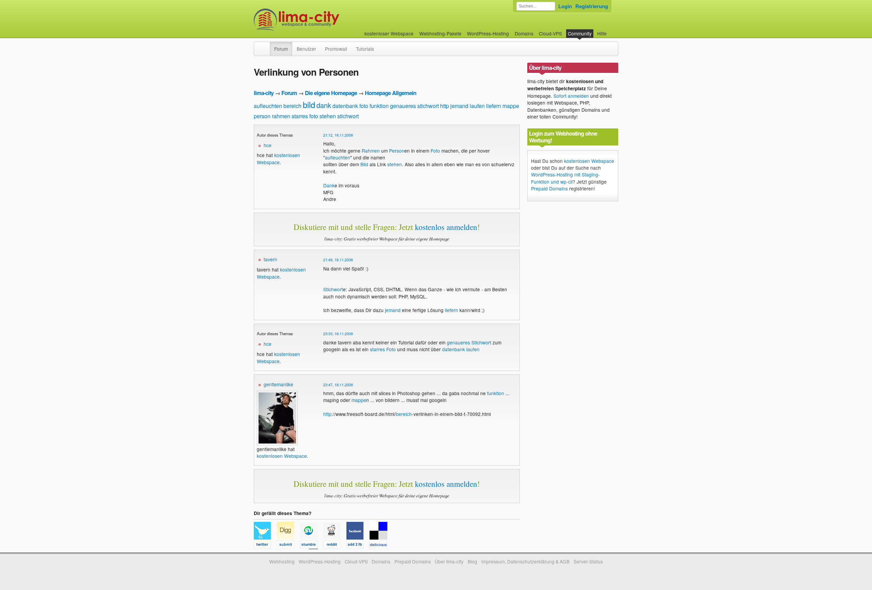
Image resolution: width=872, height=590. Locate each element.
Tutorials (365, 48)
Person (396, 150)
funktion (379, 106)
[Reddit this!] (334, 545)
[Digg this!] (288, 545)
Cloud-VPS (550, 33)
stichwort (348, 116)
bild (309, 104)
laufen (477, 106)
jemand (459, 106)
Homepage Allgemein (390, 93)
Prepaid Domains (549, 188)
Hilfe (602, 33)
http (444, 106)
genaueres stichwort (414, 106)
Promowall (336, 48)
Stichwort (333, 289)
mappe (510, 106)
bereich (292, 106)
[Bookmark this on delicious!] (380, 545)
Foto (435, 150)
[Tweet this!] (265, 545)
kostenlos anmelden (446, 227)
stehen (328, 116)
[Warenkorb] (612, 30)
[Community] (265, 45)
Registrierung (591, 6)
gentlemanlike (278, 384)
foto (363, 106)
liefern (493, 106)
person (262, 116)
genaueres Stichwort (469, 342)
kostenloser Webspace (389, 33)
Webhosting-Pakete (440, 33)
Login (565, 6)
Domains (524, 33)
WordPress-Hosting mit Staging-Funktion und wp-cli (565, 178)
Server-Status (588, 561)
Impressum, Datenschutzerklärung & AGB (525, 561)
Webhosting (282, 561)
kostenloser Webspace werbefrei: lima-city (322, 20)
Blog (472, 561)
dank (323, 105)
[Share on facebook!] (358, 545)
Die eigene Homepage (331, 93)
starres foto (305, 116)
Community (580, 33)
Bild (364, 164)
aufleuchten (268, 106)
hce (267, 145)
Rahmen (371, 150)
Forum (281, 48)
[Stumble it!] (311, 545)
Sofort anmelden (571, 95)
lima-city (264, 93)
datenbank (345, 106)
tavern (270, 259)
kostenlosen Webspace (278, 158)
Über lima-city (449, 561)
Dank (328, 185)
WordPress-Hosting (488, 33)
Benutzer (306, 48)
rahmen (281, 116)
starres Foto (383, 349)
